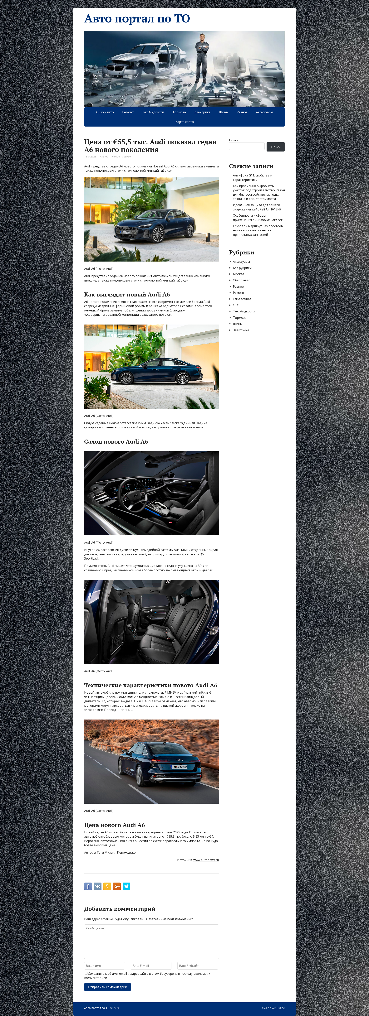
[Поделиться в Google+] (117, 886)
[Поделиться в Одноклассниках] (107, 886)
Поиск (233, 140)
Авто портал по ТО (137, 18)
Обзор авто (105, 112)
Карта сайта (184, 122)
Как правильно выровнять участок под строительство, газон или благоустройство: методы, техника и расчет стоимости (259, 192)
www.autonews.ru (206, 860)
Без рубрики (242, 268)
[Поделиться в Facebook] (88, 886)
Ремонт (128, 112)
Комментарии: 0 (121, 156)
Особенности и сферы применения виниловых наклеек (258, 217)
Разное (242, 112)
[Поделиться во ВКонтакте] (97, 886)
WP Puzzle (278, 1008)
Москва (238, 274)
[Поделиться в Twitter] (126, 886)
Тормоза (179, 112)
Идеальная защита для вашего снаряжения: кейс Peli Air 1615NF (257, 207)
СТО (236, 305)
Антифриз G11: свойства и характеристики (252, 177)
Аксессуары (264, 112)
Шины (223, 112)
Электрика (202, 112)
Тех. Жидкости (153, 112)
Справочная (242, 299)
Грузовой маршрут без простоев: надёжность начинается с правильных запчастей (258, 230)
